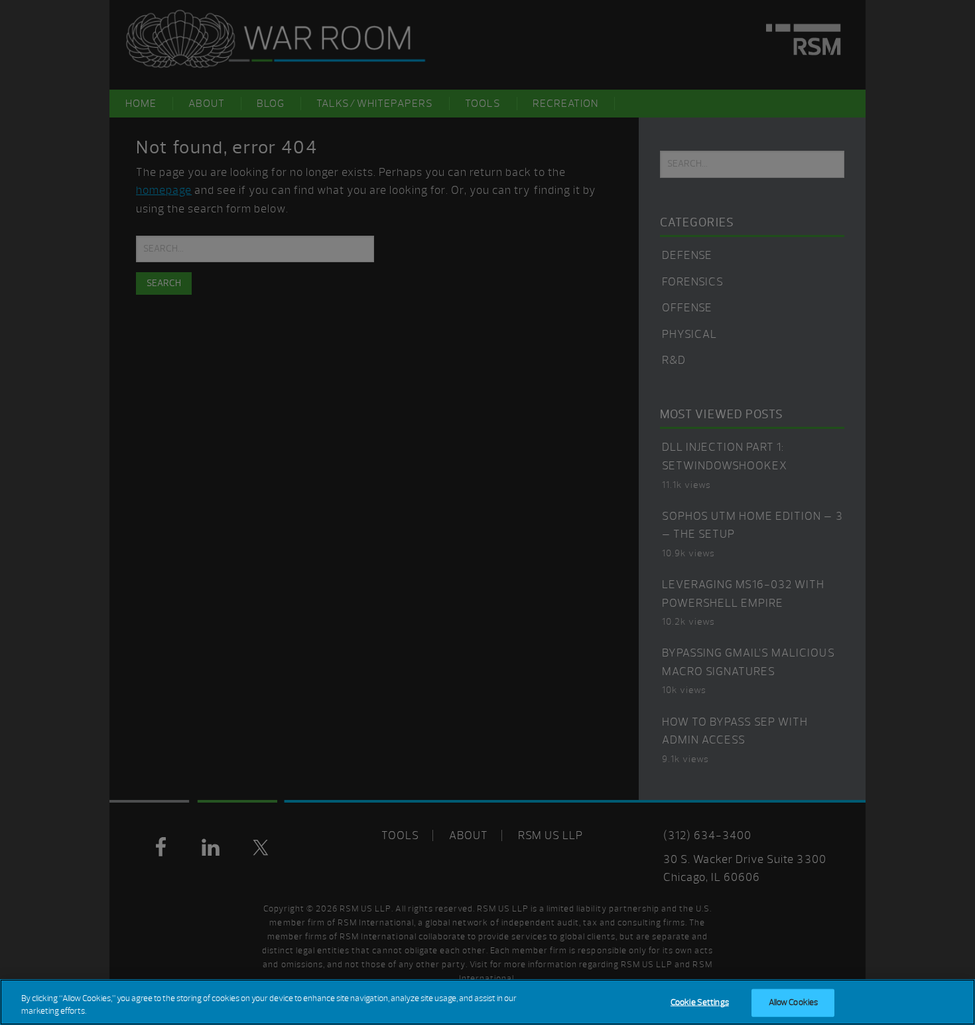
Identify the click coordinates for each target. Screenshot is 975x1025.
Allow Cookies (793, 1002)
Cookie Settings (700, 1002)
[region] (487, 1002)
